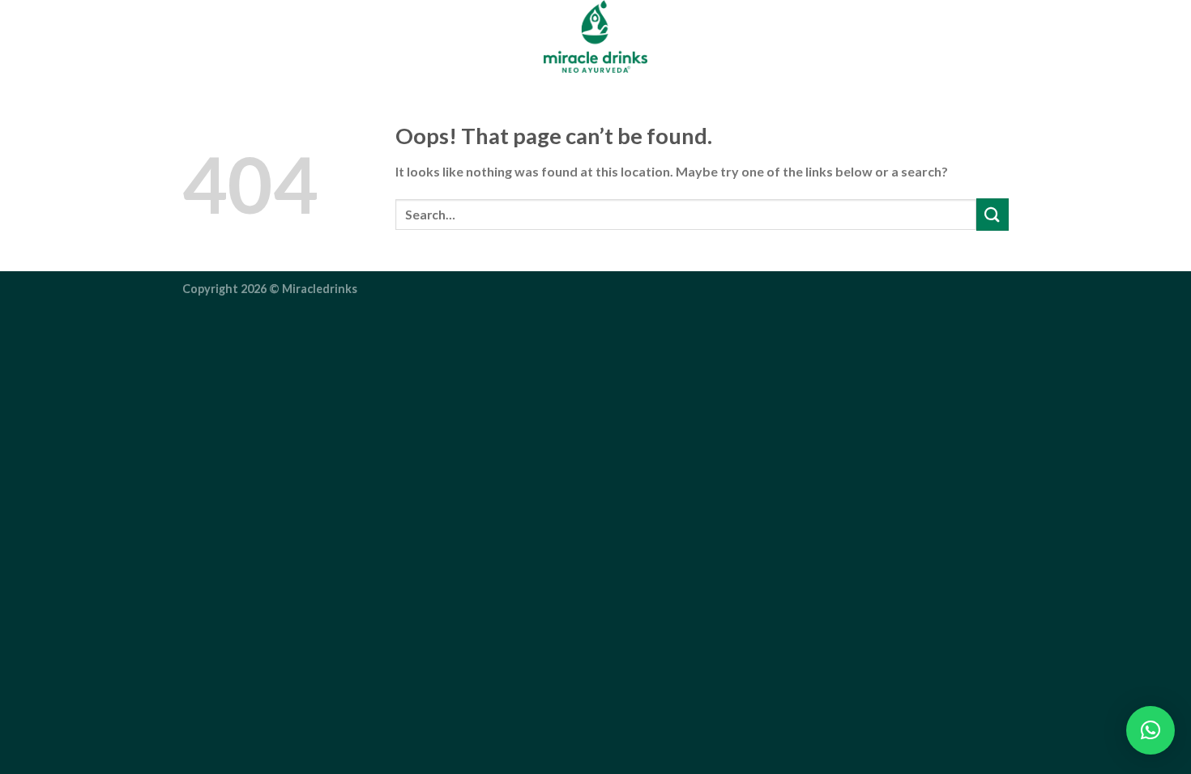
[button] (1150, 730)
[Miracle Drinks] (595, 36)
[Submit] (992, 214)
